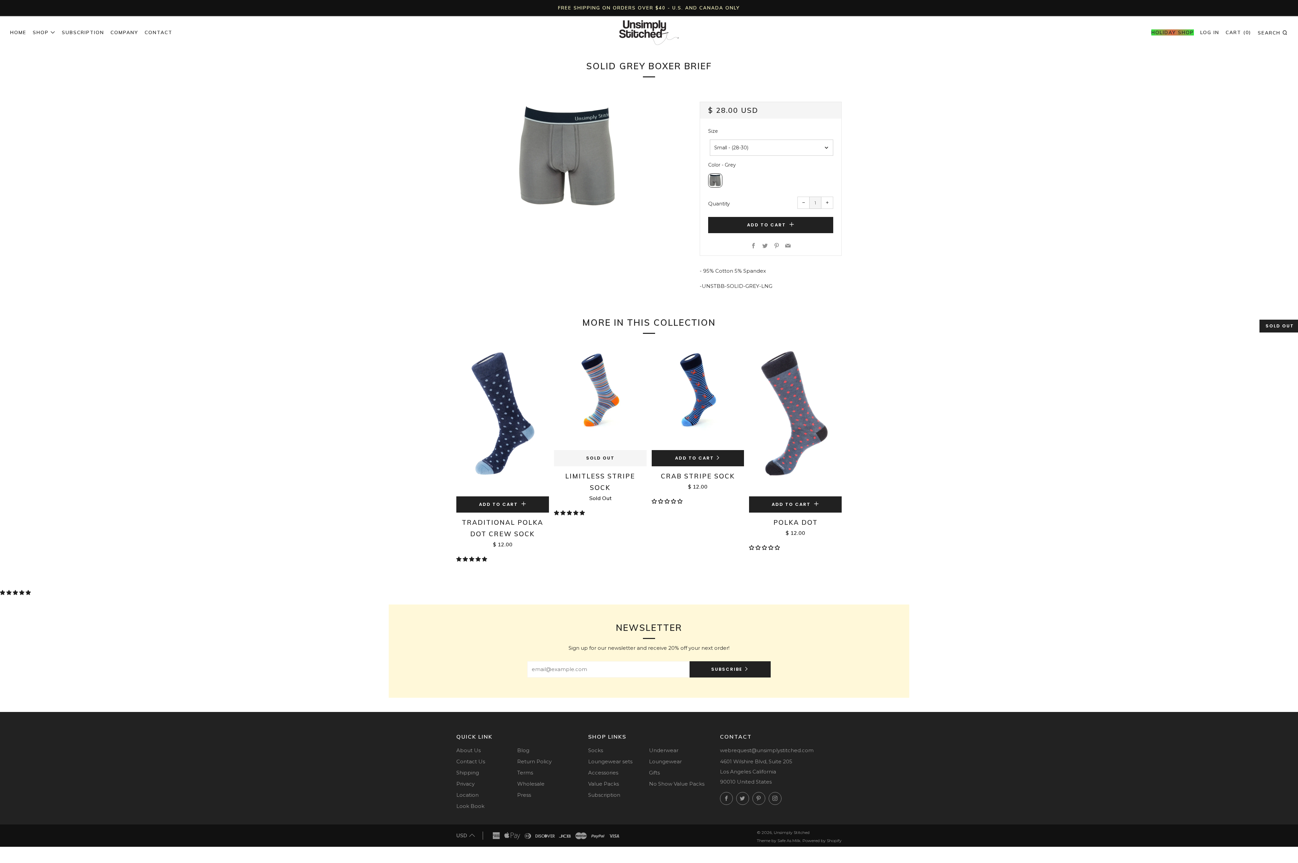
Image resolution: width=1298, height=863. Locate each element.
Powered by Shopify (822, 840)
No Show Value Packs (676, 784)
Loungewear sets (610, 761)
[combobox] (771, 148)
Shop (41, 32)
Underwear (663, 750)
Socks (595, 750)
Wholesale (531, 784)
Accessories (603, 772)
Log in (1209, 32)
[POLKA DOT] (795, 420)
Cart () (1238, 32)
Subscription (83, 32)
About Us (468, 750)
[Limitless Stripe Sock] (600, 397)
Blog (523, 750)
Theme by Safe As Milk (778, 840)
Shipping (467, 772)
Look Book (470, 806)
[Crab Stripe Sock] (698, 397)
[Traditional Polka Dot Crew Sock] (502, 420)
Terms (525, 772)
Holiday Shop (1172, 32)
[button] (472, 559)
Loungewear (665, 761)
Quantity (719, 203)
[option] (567, 158)
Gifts (654, 772)
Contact (158, 32)
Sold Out (600, 458)
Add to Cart (694, 458)
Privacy (465, 784)
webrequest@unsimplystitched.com (767, 750)
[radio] (715, 180)
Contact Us (470, 761)
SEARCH (1273, 32)
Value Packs (603, 784)
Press (524, 795)
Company (124, 32)
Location (467, 795)
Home (18, 32)
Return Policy (534, 761)
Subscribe (726, 669)
